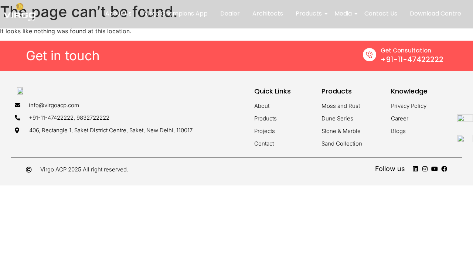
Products (309, 13)
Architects (267, 13)
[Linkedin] (415, 169)
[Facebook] (444, 169)
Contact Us (380, 13)
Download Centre (435, 13)
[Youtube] (435, 169)
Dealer (230, 13)
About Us (118, 13)
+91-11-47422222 (412, 59)
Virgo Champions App (176, 13)
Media (343, 13)
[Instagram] (425, 169)
